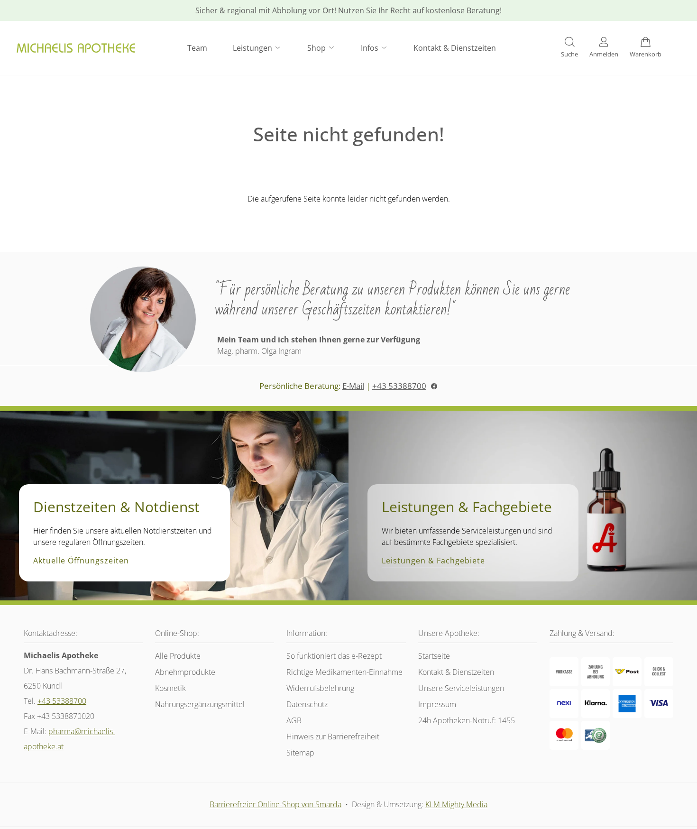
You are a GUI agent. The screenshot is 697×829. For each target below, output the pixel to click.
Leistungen (253, 48)
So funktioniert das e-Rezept (334, 656)
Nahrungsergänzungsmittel (200, 704)
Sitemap (300, 752)
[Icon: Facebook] (434, 385)
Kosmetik (170, 688)
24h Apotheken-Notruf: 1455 (466, 720)
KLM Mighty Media (456, 804)
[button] (569, 48)
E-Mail (353, 385)
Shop (317, 48)
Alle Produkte (178, 656)
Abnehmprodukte (185, 672)
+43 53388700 (399, 385)
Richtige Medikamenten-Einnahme (344, 672)
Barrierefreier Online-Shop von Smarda (275, 804)
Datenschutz (307, 704)
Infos (370, 48)
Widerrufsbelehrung (320, 688)
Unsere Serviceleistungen (461, 688)
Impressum (437, 704)
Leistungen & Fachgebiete (433, 561)
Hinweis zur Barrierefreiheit (332, 736)
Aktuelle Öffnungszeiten (81, 561)
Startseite (434, 656)
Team (197, 48)
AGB (294, 720)
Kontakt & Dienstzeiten (454, 48)
